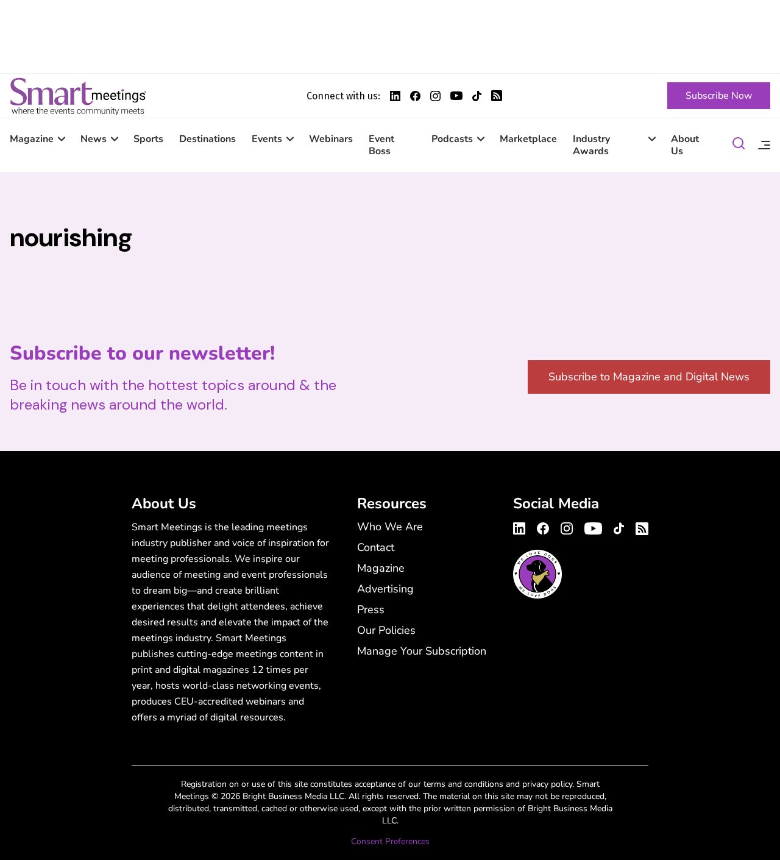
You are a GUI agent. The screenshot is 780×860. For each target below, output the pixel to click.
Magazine (32, 139)
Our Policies (386, 630)
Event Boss (381, 145)
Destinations (207, 139)
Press (371, 609)
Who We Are (390, 526)
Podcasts (452, 139)
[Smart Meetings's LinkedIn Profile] (395, 96)
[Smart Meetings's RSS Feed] (496, 95)
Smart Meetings (78, 96)
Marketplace (528, 139)
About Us (685, 145)
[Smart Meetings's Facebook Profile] (415, 96)
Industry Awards (591, 145)
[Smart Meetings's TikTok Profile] (476, 96)
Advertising (385, 588)
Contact (375, 547)
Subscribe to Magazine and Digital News (649, 376)
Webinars (331, 139)
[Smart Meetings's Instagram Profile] (435, 96)
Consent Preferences (390, 841)
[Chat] (738, 145)
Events (267, 139)
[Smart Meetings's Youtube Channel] (593, 526)
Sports (148, 139)
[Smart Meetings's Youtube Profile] (456, 96)
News (93, 139)
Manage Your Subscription (421, 651)
